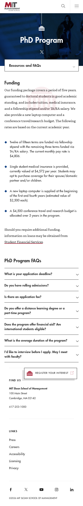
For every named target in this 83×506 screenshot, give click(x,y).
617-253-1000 (17, 406)
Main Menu (76, 6)
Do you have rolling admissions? (26, 285)
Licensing (15, 461)
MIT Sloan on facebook (11, 491)
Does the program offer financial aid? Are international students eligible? (32, 326)
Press (12, 440)
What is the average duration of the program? (35, 340)
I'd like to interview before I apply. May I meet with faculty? (35, 354)
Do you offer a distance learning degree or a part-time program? (34, 310)
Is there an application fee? (22, 297)
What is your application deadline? (28, 274)
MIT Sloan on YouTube (41, 492)
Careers (14, 447)
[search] (63, 6)
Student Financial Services (23, 242)
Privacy (14, 468)
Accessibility (17, 454)
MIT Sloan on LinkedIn (71, 491)
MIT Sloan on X (25, 491)
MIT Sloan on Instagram (56, 491)
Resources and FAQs (25, 65)
